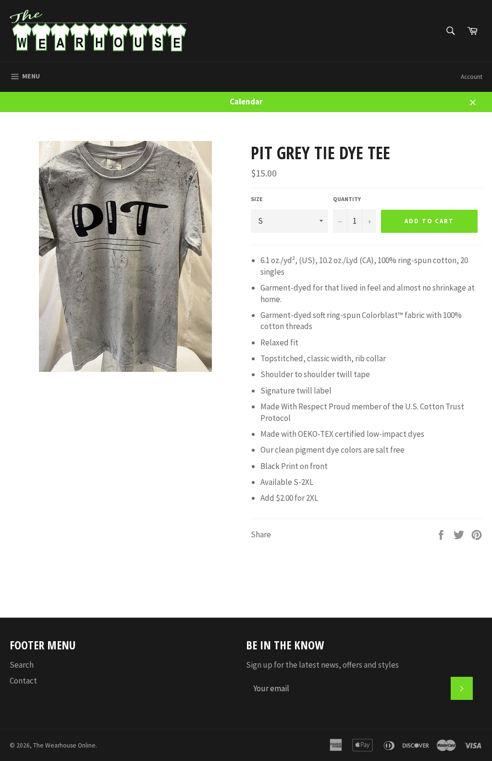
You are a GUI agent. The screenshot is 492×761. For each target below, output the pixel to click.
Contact (23, 680)
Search (22, 665)
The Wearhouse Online (64, 745)
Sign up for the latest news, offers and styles (322, 665)
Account (471, 77)
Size (257, 199)
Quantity (347, 199)
